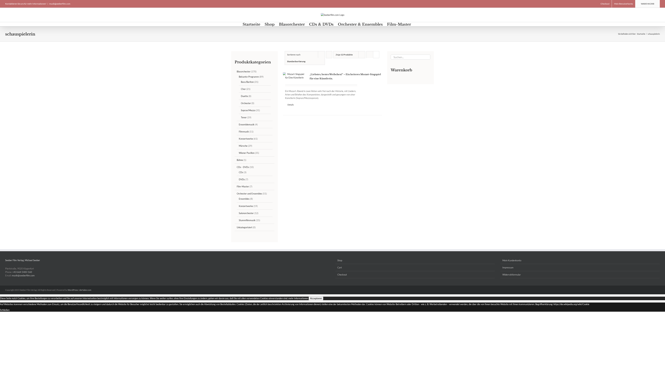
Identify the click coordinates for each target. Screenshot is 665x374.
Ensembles (244, 198)
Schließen (5, 310)
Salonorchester (246, 213)
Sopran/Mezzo (248, 110)
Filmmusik (244, 131)
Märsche (243, 145)
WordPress (73, 290)
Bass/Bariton (247, 82)
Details (290, 104)
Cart (339, 267)
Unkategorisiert (244, 227)
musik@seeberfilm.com (59, 3)
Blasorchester (243, 71)
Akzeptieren (316, 298)
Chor (243, 89)
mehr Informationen (298, 298)
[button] (416, 24)
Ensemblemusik (246, 124)
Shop (339, 260)
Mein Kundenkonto (511, 260)
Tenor (244, 117)
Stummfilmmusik (247, 220)
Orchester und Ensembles (249, 193)
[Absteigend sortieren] (329, 54)
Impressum (507, 267)
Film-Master (243, 186)
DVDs (242, 179)
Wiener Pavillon (246, 153)
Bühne (240, 160)
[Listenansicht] (369, 61)
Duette (244, 96)
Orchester (246, 103)
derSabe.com (85, 290)
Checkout (342, 274)
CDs (241, 172)
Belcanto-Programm (249, 76)
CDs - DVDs (243, 167)
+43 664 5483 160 (22, 272)
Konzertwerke (246, 138)
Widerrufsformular (511, 274)
